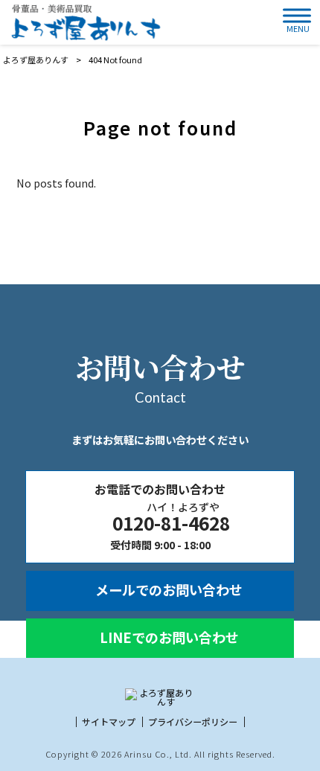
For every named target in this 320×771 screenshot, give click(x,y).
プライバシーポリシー (192, 722)
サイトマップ (108, 722)
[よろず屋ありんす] (84, 22)
